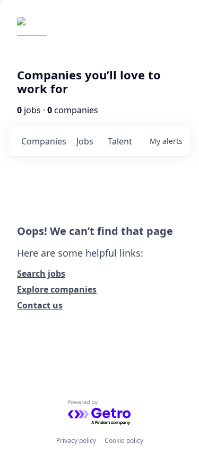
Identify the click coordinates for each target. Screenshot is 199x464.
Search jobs (41, 273)
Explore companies (57, 289)
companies (43, 141)
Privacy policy (76, 440)
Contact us (40, 305)
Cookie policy (124, 440)
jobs (84, 141)
